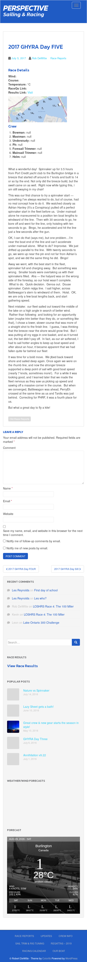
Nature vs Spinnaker (36, 690)
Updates (46, 936)
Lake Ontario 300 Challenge (41, 622)
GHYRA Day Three (35, 739)
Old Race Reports (19, 419)
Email (7, 501)
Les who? (40, 598)
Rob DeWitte (39, 58)
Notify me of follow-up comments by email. (33, 541)
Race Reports (58, 58)
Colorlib (46, 958)
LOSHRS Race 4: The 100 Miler (53, 606)
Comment (9, 448)
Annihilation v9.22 (34, 755)
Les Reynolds (20, 590)
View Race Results (22, 666)
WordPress (71, 958)
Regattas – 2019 (61, 943)
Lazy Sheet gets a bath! (38, 707)
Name (8, 488)
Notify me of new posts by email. (27, 548)
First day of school (46, 590)
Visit (30, 92)
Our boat (59, 951)
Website (8, 514)
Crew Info (65, 936)
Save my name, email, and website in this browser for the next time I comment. (43, 533)
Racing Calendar (34, 951)
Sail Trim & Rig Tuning (29, 943)
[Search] (76, 642)
